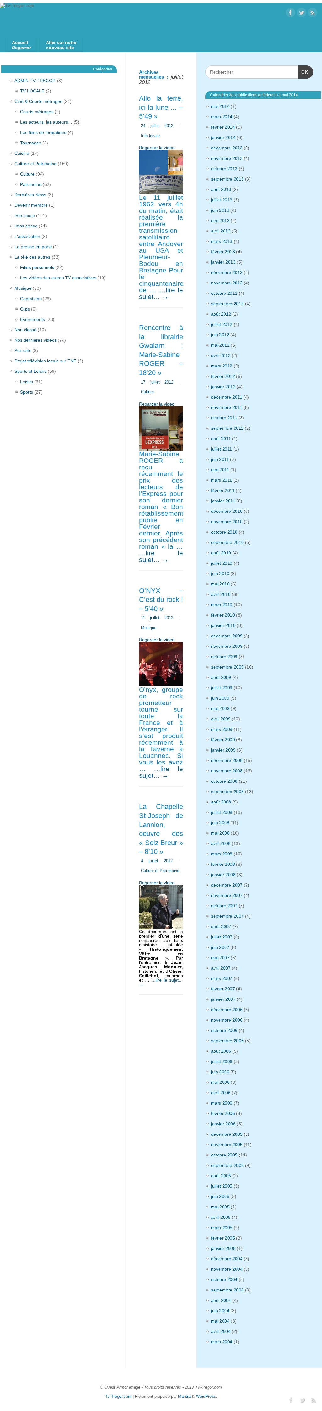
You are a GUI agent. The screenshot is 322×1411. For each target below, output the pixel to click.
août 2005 (221, 1175)
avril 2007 (220, 968)
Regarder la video (157, 147)
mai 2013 (220, 220)
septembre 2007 (227, 916)
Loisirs (26, 381)
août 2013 (221, 189)
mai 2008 (220, 833)
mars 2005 (221, 1227)
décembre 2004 (226, 1258)
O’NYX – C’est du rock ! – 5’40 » (161, 600)
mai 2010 (220, 583)
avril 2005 (220, 1217)
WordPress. (206, 1396)
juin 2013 (220, 210)
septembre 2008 (227, 791)
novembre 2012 (226, 282)
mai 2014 (220, 106)
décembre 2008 (226, 760)
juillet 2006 (221, 1061)
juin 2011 (220, 459)
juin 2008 (220, 822)
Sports (26, 392)
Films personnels (37, 267)
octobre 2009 (224, 656)
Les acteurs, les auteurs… (46, 122)
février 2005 (223, 1237)
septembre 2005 (227, 1165)
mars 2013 (221, 241)
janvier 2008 (223, 874)
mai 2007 (220, 957)
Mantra (184, 1396)
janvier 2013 (223, 262)
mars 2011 (221, 480)
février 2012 (223, 376)
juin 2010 (220, 573)
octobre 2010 (224, 532)
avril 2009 (220, 718)
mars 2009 (221, 729)
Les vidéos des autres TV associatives (58, 277)
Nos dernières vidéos (35, 340)
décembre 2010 (226, 511)
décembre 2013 (226, 147)
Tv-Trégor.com (118, 1396)
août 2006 (221, 1051)
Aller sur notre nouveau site (61, 45)
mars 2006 (221, 1103)
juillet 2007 (221, 936)
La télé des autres (32, 257)
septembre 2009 (227, 666)
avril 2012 (220, 355)
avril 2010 (220, 594)
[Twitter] (301, 13)
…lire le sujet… (161, 293)
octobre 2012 (224, 293)
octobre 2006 (224, 1030)
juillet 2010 (221, 563)
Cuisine (21, 153)
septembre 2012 (227, 303)
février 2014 (223, 127)
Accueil (21, 45)
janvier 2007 (223, 999)
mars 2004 (221, 1341)
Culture (147, 392)
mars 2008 (221, 853)
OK (303, 72)
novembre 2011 (226, 407)
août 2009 (221, 677)
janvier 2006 (223, 1123)
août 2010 (221, 552)
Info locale (150, 136)
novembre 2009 (226, 646)
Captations (31, 298)
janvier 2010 (223, 625)
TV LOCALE (32, 90)
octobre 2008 (224, 781)
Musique (148, 628)
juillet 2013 (221, 199)
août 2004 (221, 1300)
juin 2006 (220, 1071)
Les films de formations (43, 132)
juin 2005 (220, 1196)
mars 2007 (221, 978)
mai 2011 (220, 469)
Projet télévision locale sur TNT (45, 360)
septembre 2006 (227, 1040)
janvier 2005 (223, 1248)
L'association (27, 236)
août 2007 (221, 926)
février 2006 (223, 1113)
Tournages (30, 142)
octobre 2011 (224, 417)
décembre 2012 (226, 272)
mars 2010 (221, 604)
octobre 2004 (224, 1279)
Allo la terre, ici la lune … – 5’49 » (161, 107)
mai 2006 (220, 1082)
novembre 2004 (226, 1269)
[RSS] (312, 13)
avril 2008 (220, 843)
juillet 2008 (221, 812)
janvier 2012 (223, 386)
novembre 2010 (226, 521)
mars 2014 (221, 116)
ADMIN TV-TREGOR (35, 80)
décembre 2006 (226, 1009)
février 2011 (223, 490)
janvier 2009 (223, 750)
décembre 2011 (226, 397)
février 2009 (223, 739)
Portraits (22, 350)
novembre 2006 (226, 1019)
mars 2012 (221, 365)
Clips (25, 308)
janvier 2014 (223, 137)
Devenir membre (31, 205)
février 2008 (223, 864)
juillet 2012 (221, 324)
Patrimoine (31, 184)
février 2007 (223, 988)
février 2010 (223, 615)
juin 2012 (220, 334)
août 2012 (221, 313)
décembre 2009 (226, 635)
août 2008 (221, 801)
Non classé (25, 329)
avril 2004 (220, 1331)
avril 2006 (220, 1092)
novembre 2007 (226, 895)
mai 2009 (220, 708)
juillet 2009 (221, 687)
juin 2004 (220, 1310)
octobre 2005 (224, 1154)
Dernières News (30, 194)
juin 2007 (220, 947)
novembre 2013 (226, 158)
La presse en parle (33, 246)
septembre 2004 (227, 1289)
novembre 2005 (226, 1144)
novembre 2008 (226, 770)
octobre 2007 (224, 905)
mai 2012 (220, 345)
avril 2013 (220, 230)
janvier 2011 (223, 500)
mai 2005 (220, 1206)
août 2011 (221, 438)
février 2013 (223, 251)
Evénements (32, 319)
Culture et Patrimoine (160, 871)
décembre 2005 (226, 1134)
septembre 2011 (227, 428)
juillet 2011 (221, 448)
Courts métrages (36, 111)
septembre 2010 (227, 542)
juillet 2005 (221, 1186)
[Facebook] (290, 13)
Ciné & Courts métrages (38, 101)
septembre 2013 (227, 179)
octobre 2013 (224, 168)
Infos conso (25, 225)
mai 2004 (220, 1321)
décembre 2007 (226, 884)
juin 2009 (220, 698)
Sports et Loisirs (30, 371)
